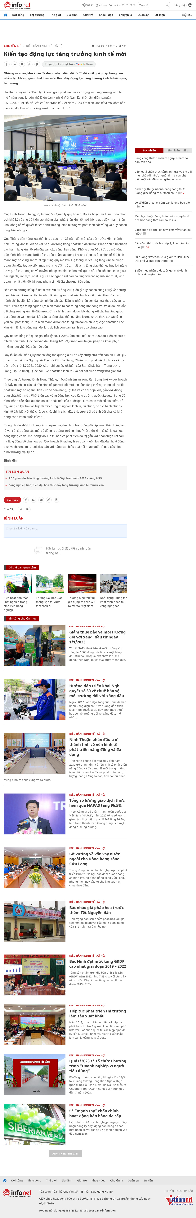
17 (182, 193)
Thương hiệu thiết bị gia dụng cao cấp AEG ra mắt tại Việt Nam (82, 602)
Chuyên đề (12, 46)
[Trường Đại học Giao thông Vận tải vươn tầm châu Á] (50, 583)
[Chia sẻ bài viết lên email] (22, 64)
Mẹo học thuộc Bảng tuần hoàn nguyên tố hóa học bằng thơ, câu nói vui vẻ (162, 218)
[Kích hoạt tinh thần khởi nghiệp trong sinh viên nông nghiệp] (18, 583)
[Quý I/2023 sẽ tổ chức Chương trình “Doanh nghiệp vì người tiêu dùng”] (34, 1074)
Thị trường (37, 15)
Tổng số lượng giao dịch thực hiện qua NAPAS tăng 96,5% (97, 803)
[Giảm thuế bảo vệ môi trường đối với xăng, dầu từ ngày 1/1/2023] (34, 645)
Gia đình (72, 15)
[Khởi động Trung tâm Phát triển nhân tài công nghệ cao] (114, 583)
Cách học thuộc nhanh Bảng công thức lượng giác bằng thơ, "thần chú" (160, 191)
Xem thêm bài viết (65, 1153)
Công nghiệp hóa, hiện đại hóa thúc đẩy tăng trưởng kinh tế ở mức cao (56, 485)
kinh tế (24, 509)
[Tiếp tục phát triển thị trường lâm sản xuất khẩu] (34, 1024)
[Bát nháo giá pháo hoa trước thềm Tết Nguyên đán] (34, 921)
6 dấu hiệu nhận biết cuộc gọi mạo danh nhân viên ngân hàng (161, 272)
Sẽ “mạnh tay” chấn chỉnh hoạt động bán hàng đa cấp (95, 1113)
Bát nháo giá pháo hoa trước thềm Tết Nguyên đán (96, 910)
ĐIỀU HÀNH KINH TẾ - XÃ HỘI (45, 46)
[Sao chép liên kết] (30, 64)
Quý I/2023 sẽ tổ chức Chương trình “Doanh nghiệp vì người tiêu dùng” (97, 1065)
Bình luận (12, 500)
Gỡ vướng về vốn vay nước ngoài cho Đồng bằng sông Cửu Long (94, 858)
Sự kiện (160, 15)
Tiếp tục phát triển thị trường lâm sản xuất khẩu (97, 1013)
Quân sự (143, 15)
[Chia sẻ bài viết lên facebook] (7, 64)
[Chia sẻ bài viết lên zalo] (14, 64)
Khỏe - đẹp (106, 15)
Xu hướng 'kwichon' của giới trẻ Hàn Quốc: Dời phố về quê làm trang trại (162, 259)
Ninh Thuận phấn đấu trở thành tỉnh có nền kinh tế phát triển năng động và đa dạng (95, 747)
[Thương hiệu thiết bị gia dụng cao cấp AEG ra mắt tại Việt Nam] (82, 583)
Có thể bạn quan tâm (22, 567)
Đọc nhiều (149, 150)
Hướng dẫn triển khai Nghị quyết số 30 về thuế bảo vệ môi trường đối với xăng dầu (96, 690)
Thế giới (55, 15)
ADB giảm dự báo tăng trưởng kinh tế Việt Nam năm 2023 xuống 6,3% (55, 478)
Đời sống (18, 15)
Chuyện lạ (125, 15)
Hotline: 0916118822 (124, 5)
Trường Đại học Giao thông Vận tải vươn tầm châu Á (49, 602)
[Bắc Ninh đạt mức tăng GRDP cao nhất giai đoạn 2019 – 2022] (34, 975)
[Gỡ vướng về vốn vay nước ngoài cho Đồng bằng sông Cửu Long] (34, 867)
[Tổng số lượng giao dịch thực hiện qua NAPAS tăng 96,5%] (34, 814)
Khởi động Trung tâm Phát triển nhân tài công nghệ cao (114, 602)
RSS (189, 15)
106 (146, 247)
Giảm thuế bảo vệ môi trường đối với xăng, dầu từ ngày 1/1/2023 (97, 637)
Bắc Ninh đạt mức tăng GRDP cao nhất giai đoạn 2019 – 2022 (97, 964)
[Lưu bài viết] (37, 64)
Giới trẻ (88, 15)
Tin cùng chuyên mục (22, 618)
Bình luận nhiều (177, 150)
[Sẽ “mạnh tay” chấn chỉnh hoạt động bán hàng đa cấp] (34, 1124)
